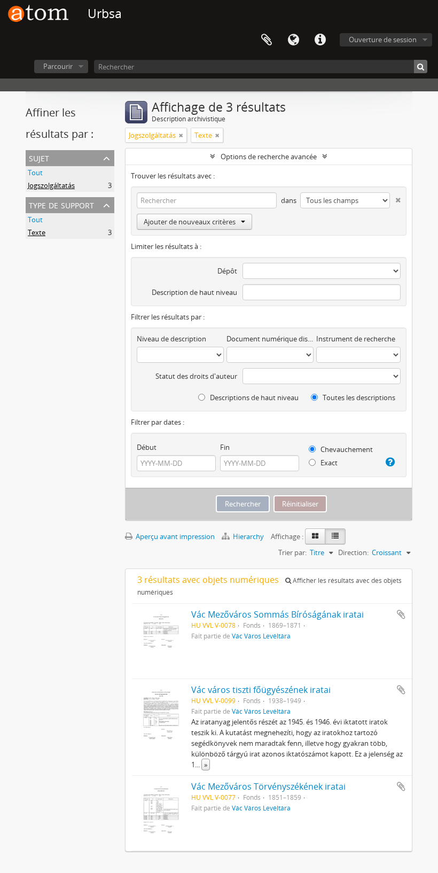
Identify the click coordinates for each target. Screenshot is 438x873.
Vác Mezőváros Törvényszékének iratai (268, 786)
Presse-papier (266, 40)
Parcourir (58, 66)
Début (147, 447)
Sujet (39, 157)
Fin (225, 447)
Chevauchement (346, 449)
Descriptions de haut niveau (253, 397)
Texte (36, 232)
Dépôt (227, 271)
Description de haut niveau (194, 292)
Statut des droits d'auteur (196, 376)
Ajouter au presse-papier (401, 614)
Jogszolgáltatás (51, 185)
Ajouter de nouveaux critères (190, 222)
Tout (35, 172)
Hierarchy (248, 536)
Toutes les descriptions (358, 397)
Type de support (61, 204)
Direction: (353, 552)
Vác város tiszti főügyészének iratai (261, 690)
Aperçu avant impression (174, 536)
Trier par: (292, 552)
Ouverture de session (383, 39)
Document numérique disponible (270, 339)
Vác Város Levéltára (261, 636)
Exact (328, 462)
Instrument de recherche (355, 339)
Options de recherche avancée (269, 156)
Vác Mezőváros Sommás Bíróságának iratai (277, 614)
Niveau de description (171, 339)
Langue (293, 40)
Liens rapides (320, 40)
